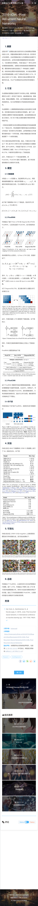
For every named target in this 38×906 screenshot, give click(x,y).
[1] (8, 51)
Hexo (15, 897)
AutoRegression (17, 30)
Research (5, 30)
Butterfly (24, 897)
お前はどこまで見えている (13, 651)
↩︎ (7, 620)
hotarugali (14, 628)
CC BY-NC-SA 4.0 (11, 648)
